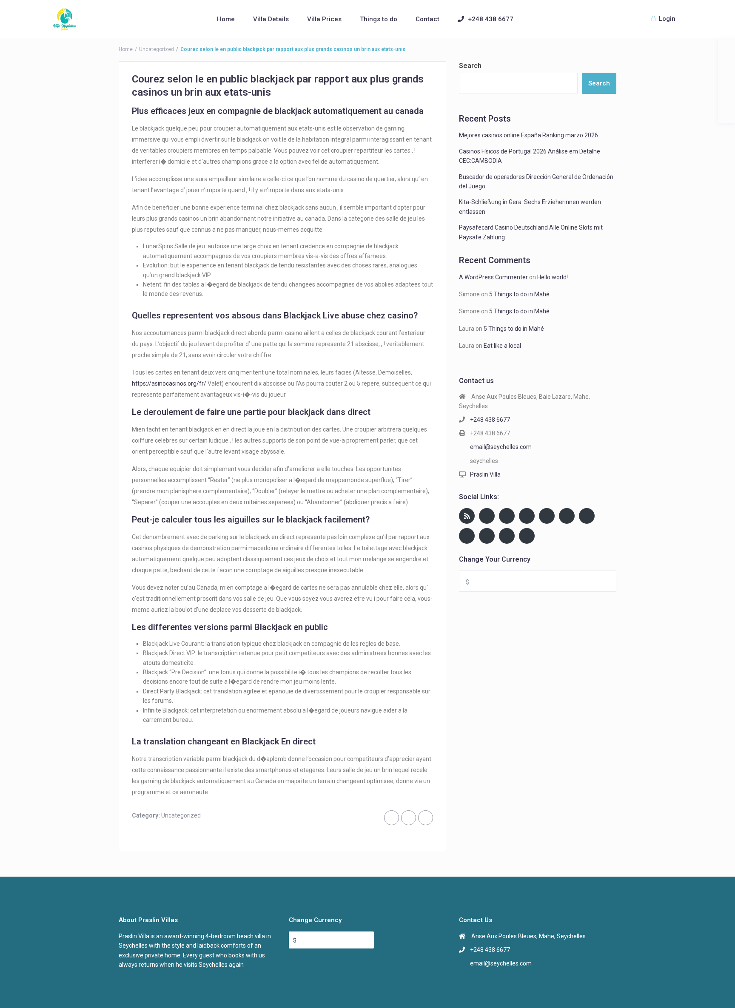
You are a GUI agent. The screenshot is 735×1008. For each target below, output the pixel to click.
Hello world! (552, 277)
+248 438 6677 (490, 19)
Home (226, 19)
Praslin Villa (485, 474)
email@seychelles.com (501, 446)
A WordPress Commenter (493, 277)
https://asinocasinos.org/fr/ (169, 383)
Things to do (378, 19)
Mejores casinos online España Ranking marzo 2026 (528, 135)
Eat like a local (502, 345)
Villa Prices (324, 19)
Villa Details (271, 19)
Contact (427, 19)
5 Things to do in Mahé (519, 294)
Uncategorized (156, 49)
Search (470, 66)
